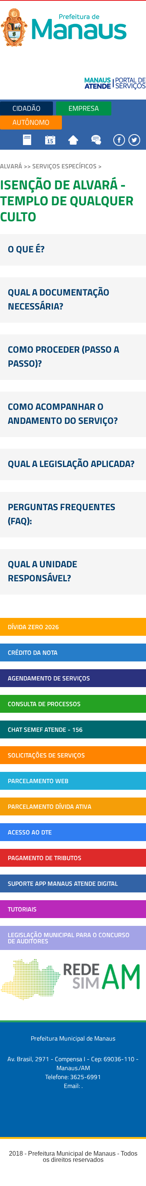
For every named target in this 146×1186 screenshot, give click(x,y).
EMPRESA (84, 108)
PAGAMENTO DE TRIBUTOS (44, 857)
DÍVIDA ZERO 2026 (33, 626)
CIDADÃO (26, 108)
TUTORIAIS (22, 909)
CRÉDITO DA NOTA (33, 652)
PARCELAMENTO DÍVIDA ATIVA (49, 806)
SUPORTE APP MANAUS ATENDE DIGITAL (63, 883)
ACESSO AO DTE (30, 832)
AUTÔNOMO (30, 122)
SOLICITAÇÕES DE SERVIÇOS (46, 755)
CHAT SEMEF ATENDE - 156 (45, 729)
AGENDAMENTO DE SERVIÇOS (49, 678)
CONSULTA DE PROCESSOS (44, 703)
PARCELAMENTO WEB (38, 780)
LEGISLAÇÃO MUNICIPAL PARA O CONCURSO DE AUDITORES (69, 938)
